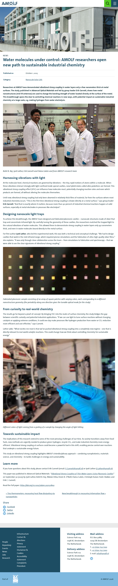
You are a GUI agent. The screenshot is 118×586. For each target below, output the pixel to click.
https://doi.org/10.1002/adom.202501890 (37, 485)
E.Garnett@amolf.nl (74, 468)
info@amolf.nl (103, 553)
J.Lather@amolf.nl (104, 468)
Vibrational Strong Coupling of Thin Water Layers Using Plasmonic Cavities (82, 473)
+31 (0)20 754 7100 (99, 547)
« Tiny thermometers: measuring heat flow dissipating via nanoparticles (30, 495)
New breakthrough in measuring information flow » (84, 493)
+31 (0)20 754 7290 (99, 550)
